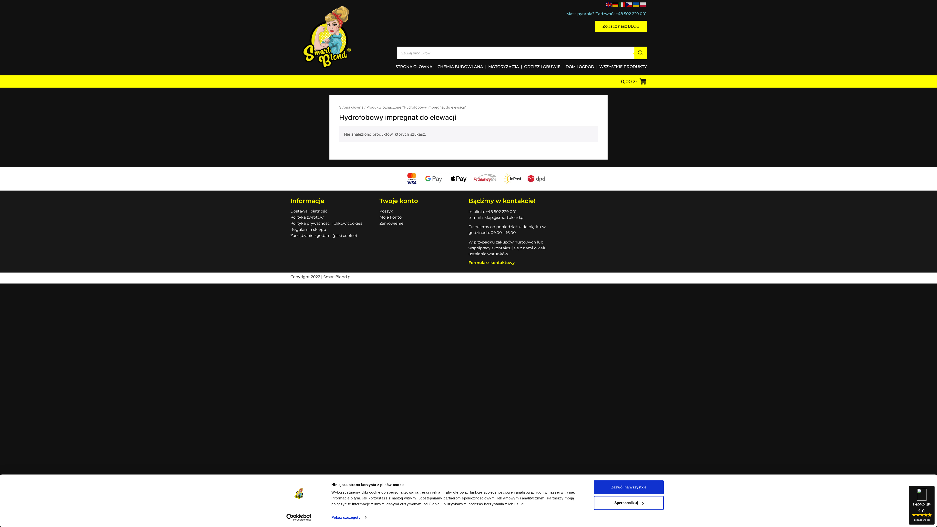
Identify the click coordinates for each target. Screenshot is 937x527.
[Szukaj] (640, 53)
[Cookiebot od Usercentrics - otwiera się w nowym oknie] (299, 517)
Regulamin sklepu (308, 229)
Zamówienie (391, 223)
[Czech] (629, 4)
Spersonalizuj (626, 503)
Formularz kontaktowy (491, 262)
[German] (615, 4)
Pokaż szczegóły (345, 517)
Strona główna (414, 66)
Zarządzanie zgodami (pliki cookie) (323, 235)
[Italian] (622, 4)
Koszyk (386, 211)
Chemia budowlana (460, 66)
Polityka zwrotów (307, 217)
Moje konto (390, 217)
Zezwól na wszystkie (628, 487)
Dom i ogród (580, 66)
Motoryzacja (503, 66)
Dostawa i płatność (308, 211)
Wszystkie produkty (623, 66)
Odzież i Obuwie (542, 66)
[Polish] (643, 4)
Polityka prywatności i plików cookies (326, 223)
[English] (609, 4)
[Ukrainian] (636, 4)
